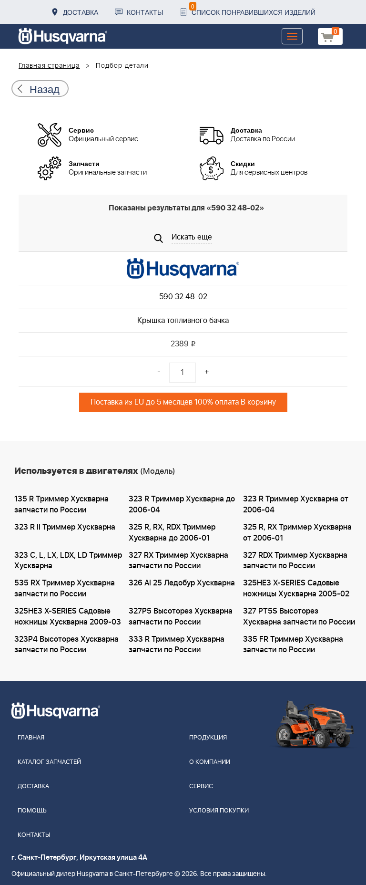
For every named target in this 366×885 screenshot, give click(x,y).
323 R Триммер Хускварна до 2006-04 (182, 504)
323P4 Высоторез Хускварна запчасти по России (66, 645)
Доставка (80, 12)
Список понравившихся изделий (253, 9)
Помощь (32, 810)
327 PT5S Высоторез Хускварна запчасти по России (299, 616)
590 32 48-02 (183, 296)
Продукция (208, 737)
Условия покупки (219, 810)
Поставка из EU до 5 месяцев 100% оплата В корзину (183, 402)
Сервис (201, 786)
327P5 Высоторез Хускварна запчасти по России (181, 616)
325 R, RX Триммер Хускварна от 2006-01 (297, 532)
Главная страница (49, 66)
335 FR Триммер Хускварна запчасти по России (293, 645)
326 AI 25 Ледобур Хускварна (182, 583)
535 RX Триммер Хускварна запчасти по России (64, 588)
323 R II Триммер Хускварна (64, 527)
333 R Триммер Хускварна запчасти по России (176, 645)
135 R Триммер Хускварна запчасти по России (61, 504)
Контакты (145, 12)
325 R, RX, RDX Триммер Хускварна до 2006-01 (172, 532)
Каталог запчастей (49, 762)
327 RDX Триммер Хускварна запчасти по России (295, 561)
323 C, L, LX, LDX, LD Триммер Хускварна (68, 561)
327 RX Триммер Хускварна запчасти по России (178, 561)
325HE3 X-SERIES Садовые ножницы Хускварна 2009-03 (67, 616)
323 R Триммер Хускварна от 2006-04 (295, 504)
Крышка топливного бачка (183, 320)
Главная (31, 737)
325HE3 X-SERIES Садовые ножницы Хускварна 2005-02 (296, 588)
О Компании (209, 762)
